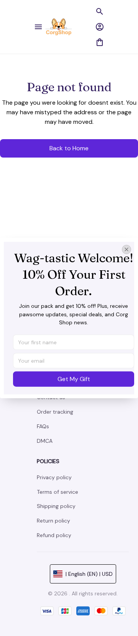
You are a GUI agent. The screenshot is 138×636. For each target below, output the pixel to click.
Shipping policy (56, 506)
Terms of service (57, 491)
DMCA (45, 440)
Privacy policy (54, 477)
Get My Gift (74, 379)
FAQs (43, 426)
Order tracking (55, 411)
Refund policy (54, 535)
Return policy (53, 520)
